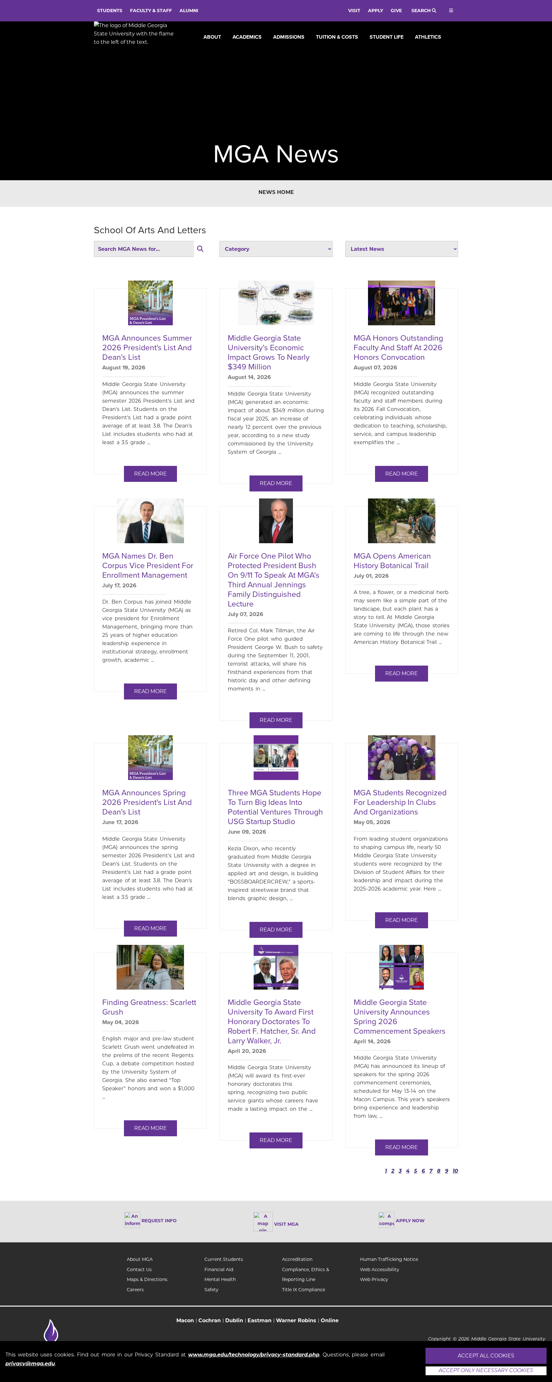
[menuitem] (212, 37)
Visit (354, 10)
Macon (185, 1320)
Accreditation (297, 1259)
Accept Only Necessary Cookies (486, 1370)
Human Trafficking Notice (389, 1259)
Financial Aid (218, 1269)
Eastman (260, 1320)
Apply (375, 10)
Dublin (234, 1320)
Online (330, 1320)
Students (109, 10)
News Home (276, 192)
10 (455, 1171)
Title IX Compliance (303, 1290)
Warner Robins (296, 1320)
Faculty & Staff (151, 10)
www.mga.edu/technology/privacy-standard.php (253, 1355)
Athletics (428, 37)
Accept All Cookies (486, 1356)
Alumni (189, 10)
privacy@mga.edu (30, 1364)
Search (421, 10)
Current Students (223, 1259)
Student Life (386, 37)
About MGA (140, 1259)
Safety (211, 1290)
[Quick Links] (450, 10)
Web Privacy (374, 1279)
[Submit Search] (200, 249)
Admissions (288, 37)
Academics (247, 37)
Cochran (209, 1320)
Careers (135, 1290)
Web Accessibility (379, 1269)
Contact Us (139, 1269)
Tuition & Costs (337, 37)
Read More (150, 474)
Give (396, 10)
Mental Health (220, 1279)
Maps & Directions (147, 1279)
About (212, 37)
